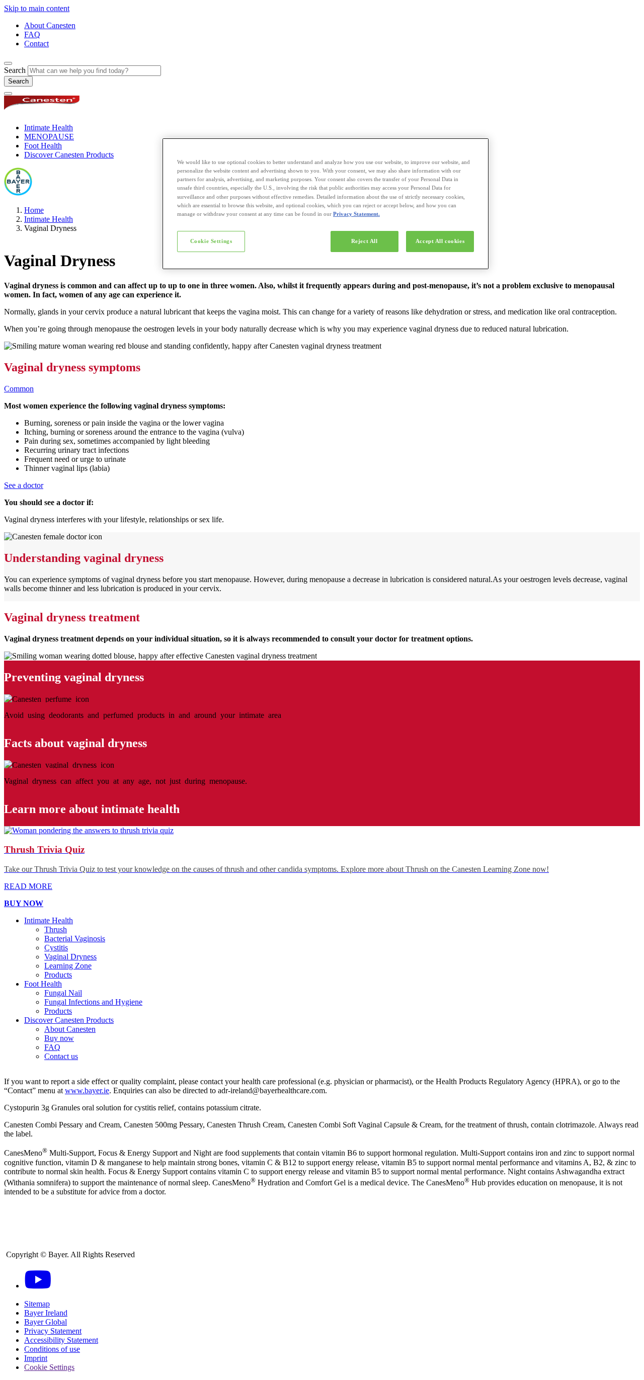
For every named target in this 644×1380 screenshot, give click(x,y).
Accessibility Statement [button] (61, 1340)
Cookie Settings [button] (49, 1367)
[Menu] (8, 93)
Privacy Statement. (356, 214)
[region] (325, 203)
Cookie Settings (211, 241)
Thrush (55, 929)
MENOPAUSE (49, 136)
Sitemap (37, 1304)
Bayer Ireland (45, 1313)
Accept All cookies (440, 241)
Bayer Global (45, 1322)
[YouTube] (37, 1285)
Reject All (364, 241)
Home (34, 210)
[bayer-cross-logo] (18, 193)
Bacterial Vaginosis (74, 938)
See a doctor (23, 485)
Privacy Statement (53, 1331)
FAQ (32, 34)
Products (58, 974)
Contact (36, 43)
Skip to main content (36, 8)
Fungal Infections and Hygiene (93, 1002)
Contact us (61, 1056)
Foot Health (43, 145)
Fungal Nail (63, 993)
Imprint (35, 1358)
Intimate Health (48, 127)
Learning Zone (68, 965)
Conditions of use (52, 1349)
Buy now (59, 1038)
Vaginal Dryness (70, 956)
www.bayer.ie (87, 1090)
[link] (322, 858)
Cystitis (56, 947)
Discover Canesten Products (69, 154)
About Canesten (49, 25)
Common (19, 388)
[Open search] (8, 63)
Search (15, 70)
